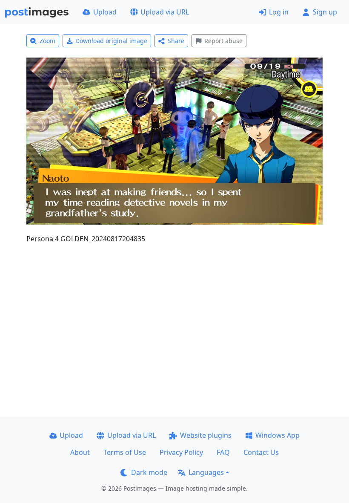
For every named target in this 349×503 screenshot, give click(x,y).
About (80, 452)
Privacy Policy (181, 452)
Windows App (277, 435)
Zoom (47, 41)
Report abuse (223, 41)
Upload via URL (164, 12)
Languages (206, 472)
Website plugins (206, 435)
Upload (105, 12)
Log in (279, 12)
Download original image (111, 41)
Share (176, 41)
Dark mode (149, 472)
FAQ (223, 452)
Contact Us (261, 452)
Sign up (325, 12)
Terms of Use (124, 452)
